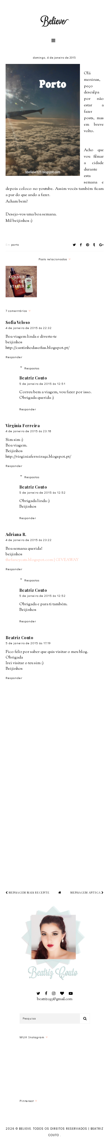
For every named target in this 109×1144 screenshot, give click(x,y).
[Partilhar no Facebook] (81, 244)
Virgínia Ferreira (23, 425)
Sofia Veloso (18, 322)
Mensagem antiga (85, 892)
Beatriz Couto (33, 378)
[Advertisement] (54, 817)
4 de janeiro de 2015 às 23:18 (28, 431)
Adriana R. (16, 534)
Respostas (31, 368)
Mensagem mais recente (28, 892)
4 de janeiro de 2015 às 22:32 (29, 328)
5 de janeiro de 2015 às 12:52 (42, 492)
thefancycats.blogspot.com (29, 560)
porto (15, 244)
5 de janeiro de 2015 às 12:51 (42, 383)
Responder (14, 357)
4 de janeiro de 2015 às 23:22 (29, 540)
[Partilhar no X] (74, 244)
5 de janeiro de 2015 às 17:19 (28, 643)
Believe (25, 1129)
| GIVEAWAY (66, 560)
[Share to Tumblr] (94, 244)
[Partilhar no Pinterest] (87, 244)
